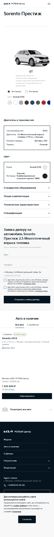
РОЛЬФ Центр (18, 4)
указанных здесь (29, 284)
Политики (16, 512)
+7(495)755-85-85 (12, 276)
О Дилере (8, 454)
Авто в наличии (11, 447)
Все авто (19, 325)
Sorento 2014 (9, 338)
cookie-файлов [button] (20, 506)
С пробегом (33, 325)
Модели (7, 439)
